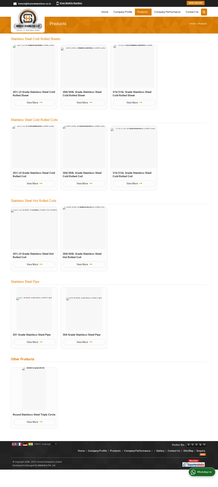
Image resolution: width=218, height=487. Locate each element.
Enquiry (201, 450)
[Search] (204, 12)
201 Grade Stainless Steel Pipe (32, 334)
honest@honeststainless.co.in (34, 3)
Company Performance (167, 11)
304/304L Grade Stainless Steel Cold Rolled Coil (82, 174)
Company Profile (123, 11)
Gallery (160, 450)
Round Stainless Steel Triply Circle (34, 414)
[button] (71, 3)
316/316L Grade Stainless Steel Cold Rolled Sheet (132, 93)
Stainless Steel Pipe (25, 282)
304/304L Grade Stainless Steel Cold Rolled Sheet (82, 93)
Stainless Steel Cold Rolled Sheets (35, 39)
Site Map (188, 450)
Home (105, 11)
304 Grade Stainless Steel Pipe (81, 334)
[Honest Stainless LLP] (27, 20)
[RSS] (203, 454)
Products (142, 11)
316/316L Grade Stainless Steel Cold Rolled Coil (132, 174)
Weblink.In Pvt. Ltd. (47, 465)
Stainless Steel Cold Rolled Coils (34, 120)
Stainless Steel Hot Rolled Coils (33, 201)
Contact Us (192, 11)
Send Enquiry (195, 3)
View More (33, 102)
